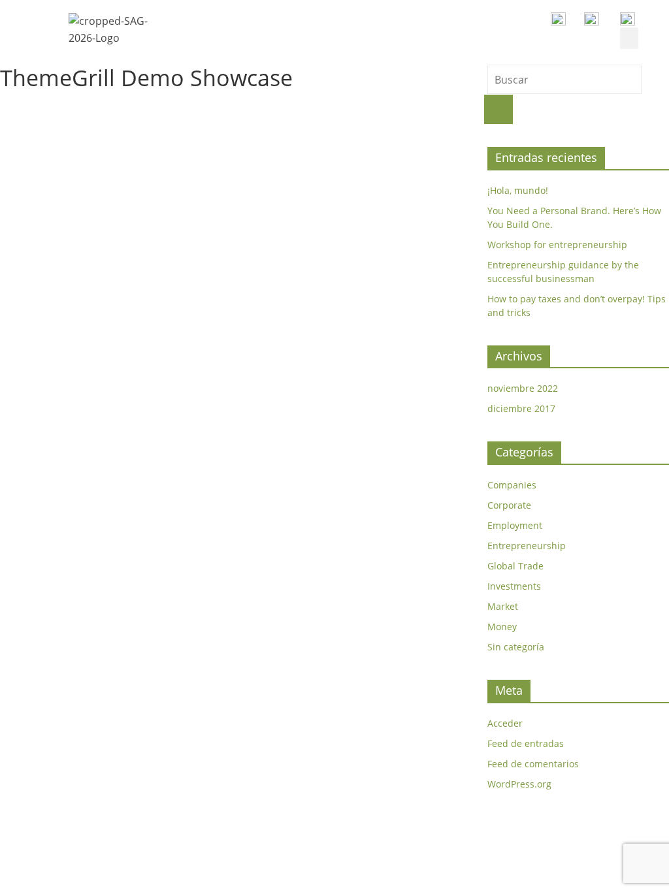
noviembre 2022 (522, 388)
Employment (514, 525)
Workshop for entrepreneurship (557, 244)
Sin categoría (515, 647)
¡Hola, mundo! (517, 190)
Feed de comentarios (533, 763)
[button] (629, 38)
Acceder (505, 723)
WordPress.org (519, 784)
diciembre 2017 (521, 408)
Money (502, 626)
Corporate (509, 505)
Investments (514, 586)
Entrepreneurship (526, 545)
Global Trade (515, 566)
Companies (511, 485)
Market (502, 606)
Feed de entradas (525, 743)
